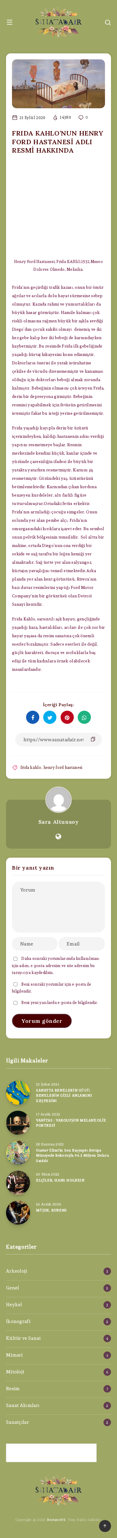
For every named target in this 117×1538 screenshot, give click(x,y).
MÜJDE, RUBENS (51, 1210)
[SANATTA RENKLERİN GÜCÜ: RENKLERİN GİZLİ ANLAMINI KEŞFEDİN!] (18, 1093)
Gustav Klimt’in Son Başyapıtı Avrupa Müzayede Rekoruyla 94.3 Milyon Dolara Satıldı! (72, 1155)
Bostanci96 (56, 1519)
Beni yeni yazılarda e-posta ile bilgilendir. (59, 1002)
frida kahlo (30, 767)
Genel (12, 1288)
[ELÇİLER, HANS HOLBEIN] (18, 1183)
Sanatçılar (17, 1422)
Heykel (14, 1304)
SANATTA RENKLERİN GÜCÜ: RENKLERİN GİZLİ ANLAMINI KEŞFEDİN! (64, 1095)
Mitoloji (15, 1371)
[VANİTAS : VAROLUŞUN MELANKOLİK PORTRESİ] (18, 1123)
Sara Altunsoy (58, 821)
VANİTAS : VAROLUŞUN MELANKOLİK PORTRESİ (71, 1122)
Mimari (14, 1355)
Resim (13, 1388)
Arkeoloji (16, 1271)
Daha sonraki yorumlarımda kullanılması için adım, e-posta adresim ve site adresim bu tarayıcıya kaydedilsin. (56, 965)
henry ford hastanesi (63, 767)
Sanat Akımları (22, 1405)
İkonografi (18, 1321)
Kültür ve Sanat (23, 1338)
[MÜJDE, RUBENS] (18, 1213)
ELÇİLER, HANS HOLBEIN (60, 1180)
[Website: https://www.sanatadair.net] (58, 837)
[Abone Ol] (51, 1453)
